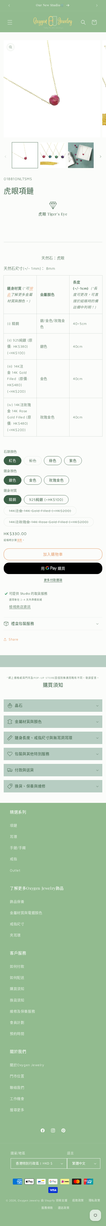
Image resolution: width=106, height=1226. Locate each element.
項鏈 (13, 825)
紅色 (12, 460)
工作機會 (17, 1098)
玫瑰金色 (56, 480)
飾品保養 (17, 901)
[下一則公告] (96, 5)
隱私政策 (94, 1200)
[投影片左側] (5, 156)
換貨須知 (17, 1000)
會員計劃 (17, 1022)
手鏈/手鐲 (18, 848)
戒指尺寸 (17, 924)
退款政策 (78, 1200)
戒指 (13, 859)
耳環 (13, 836)
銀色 (12, 480)
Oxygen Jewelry (29, 1200)
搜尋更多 (17, 1110)
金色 (32, 480)
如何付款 (17, 966)
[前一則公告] (9, 5)
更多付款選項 (53, 580)
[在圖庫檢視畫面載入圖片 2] (53, 155)
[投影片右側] (100, 156)
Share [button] (13, 639)
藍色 (34, 461)
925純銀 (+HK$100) (46, 499)
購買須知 (17, 989)
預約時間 (17, 1033)
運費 (19, 540)
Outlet (15, 870)
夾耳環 (15, 935)
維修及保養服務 (22, 1011)
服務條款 (47, 1207)
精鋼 (12, 499)
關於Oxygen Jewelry (27, 1065)
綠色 (52, 460)
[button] (9, 22)
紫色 (73, 460)
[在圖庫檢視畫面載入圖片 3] (81, 155)
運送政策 (64, 1207)
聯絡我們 (17, 1087)
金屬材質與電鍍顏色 (26, 913)
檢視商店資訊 (20, 607)
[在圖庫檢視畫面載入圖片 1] (25, 155)
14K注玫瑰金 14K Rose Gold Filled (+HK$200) (50, 522)
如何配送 (17, 977)
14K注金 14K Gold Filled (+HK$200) (42, 511)
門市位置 (17, 1076)
